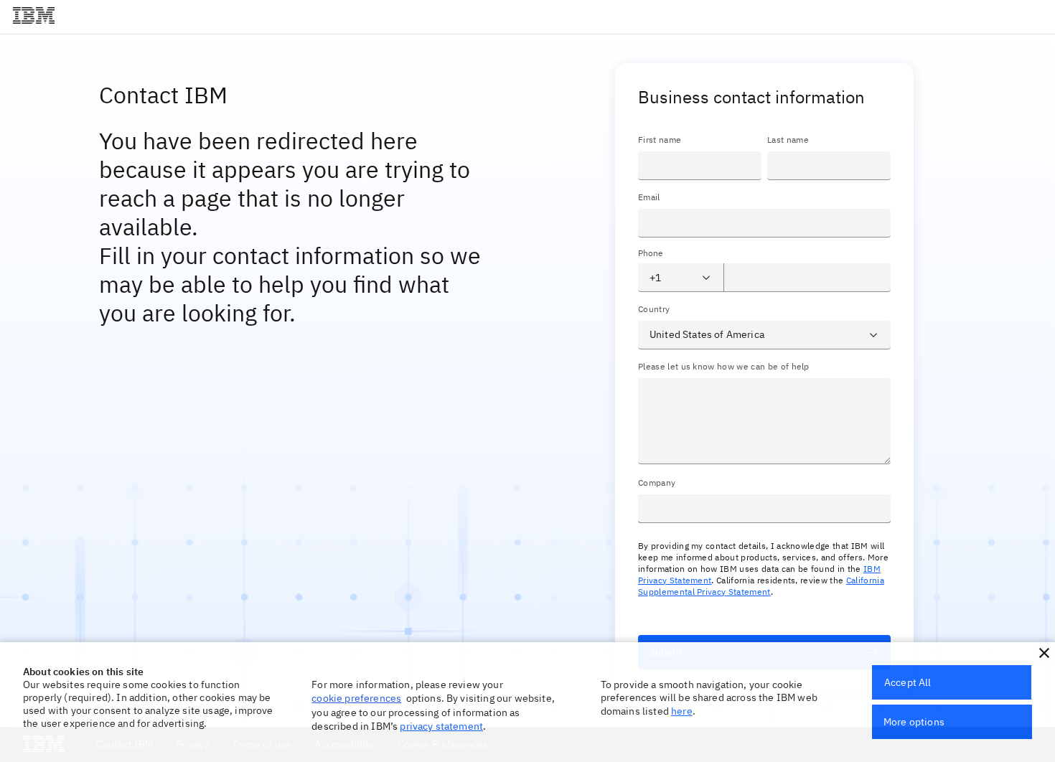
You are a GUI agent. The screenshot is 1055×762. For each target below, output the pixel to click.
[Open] (706, 277)
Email (649, 197)
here (682, 711)
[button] (1044, 653)
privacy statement (441, 726)
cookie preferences (356, 698)
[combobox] (669, 277)
